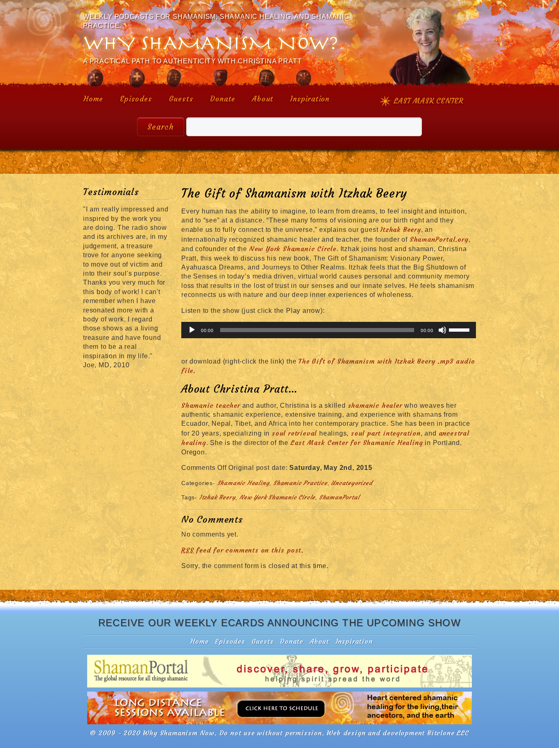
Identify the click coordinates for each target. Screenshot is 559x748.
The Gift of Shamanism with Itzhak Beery (294, 193)
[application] (328, 330)
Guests (181, 98)
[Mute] (442, 330)
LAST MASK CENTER (429, 101)
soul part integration (386, 433)
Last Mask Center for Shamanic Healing (357, 442)
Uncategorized (351, 483)
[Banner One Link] (279, 687)
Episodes (136, 98)
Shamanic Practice (300, 483)
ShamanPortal (339, 497)
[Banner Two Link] (279, 723)
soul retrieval (295, 433)
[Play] (192, 330)
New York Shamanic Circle (292, 249)
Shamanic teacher (210, 405)
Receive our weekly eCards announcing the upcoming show (279, 622)
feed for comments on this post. (242, 550)
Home (93, 98)
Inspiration (309, 98)
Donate (222, 98)
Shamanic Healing (243, 483)
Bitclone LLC (448, 733)
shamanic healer (376, 405)
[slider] (460, 329)
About (262, 98)
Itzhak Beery (400, 229)
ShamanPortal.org (439, 239)
